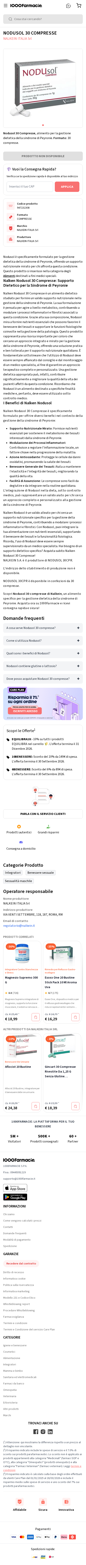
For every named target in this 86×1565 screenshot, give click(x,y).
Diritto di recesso (13, 1272)
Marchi (7, 1415)
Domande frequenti (14, 1233)
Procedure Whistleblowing (19, 1311)
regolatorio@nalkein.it (19, 926)
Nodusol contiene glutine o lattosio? (31, 666)
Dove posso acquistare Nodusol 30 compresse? (38, 679)
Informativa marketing (16, 1291)
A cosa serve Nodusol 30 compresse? (31, 628)
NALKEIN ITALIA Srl (17, 38)
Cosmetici (9, 1352)
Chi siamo (9, 1214)
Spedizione (10, 1246)
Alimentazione (11, 1358)
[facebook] (35, 1431)
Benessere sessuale (40, 873)
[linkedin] (50, 1431)
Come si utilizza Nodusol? (24, 640)
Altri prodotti (11, 1409)
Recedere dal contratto (21, 1264)
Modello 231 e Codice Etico (19, 1298)
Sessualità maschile (18, 881)
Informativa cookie (14, 1279)
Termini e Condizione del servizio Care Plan (29, 1330)
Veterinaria (9, 1396)
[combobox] (43, 19)
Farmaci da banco (13, 1384)
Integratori (13, 873)
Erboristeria (10, 1403)
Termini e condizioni (15, 1323)
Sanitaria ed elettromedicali (19, 1377)
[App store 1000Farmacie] (19, 1188)
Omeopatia (10, 1390)
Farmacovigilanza (13, 1317)
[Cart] (79, 6)
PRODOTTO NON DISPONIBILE (43, 156)
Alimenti (9, 276)
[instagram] (43, 1431)
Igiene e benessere (15, 1345)
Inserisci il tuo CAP (21, 186)
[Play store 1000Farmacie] (19, 1197)
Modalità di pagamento (17, 1240)
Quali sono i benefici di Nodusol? (28, 653)
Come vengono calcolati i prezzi (22, 1221)
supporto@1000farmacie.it (19, 1179)
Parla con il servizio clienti (43, 814)
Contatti (8, 1227)
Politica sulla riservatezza (18, 1285)
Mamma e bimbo (13, 1371)
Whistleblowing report (16, 1304)
